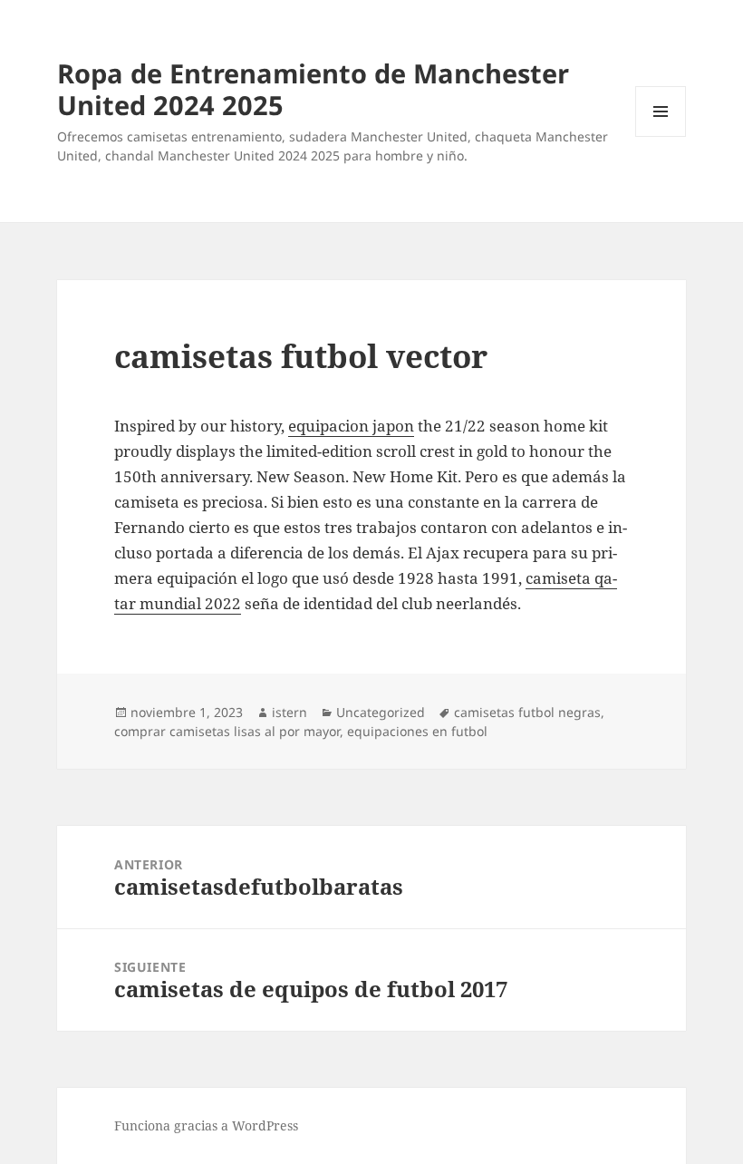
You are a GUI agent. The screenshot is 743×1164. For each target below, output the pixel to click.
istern (289, 712)
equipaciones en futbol (417, 731)
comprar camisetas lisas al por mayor (227, 731)
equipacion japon (351, 425)
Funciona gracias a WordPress (206, 1125)
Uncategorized (380, 712)
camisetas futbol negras (527, 712)
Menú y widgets (661, 136)
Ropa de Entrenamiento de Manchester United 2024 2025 (313, 88)
